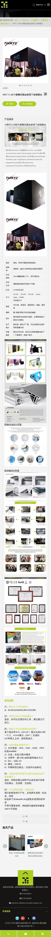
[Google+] (23, 918)
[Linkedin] (17, 918)
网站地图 (42, 923)
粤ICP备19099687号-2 (25, 926)
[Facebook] (34, 918)
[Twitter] (28, 918)
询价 (11, 104)
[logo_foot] (25, 881)
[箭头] (25, 873)
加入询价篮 (27, 104)
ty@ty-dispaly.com (35, 903)
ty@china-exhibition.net (19, 903)
